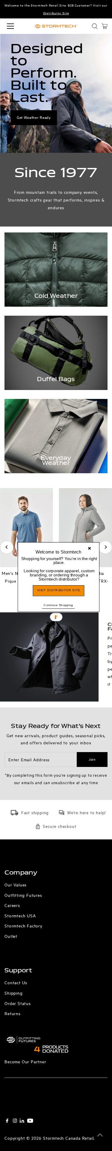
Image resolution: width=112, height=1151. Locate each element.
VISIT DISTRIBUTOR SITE (58, 590)
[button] (59, 568)
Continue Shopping (58, 605)
